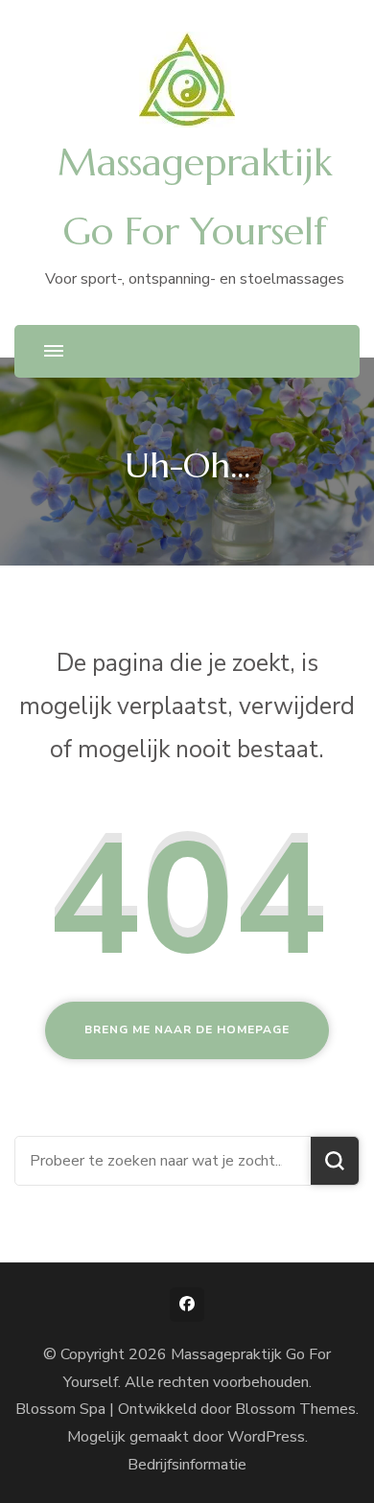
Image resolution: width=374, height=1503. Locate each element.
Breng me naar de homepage (187, 1029)
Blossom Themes (295, 1409)
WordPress (266, 1436)
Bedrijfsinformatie (187, 1464)
